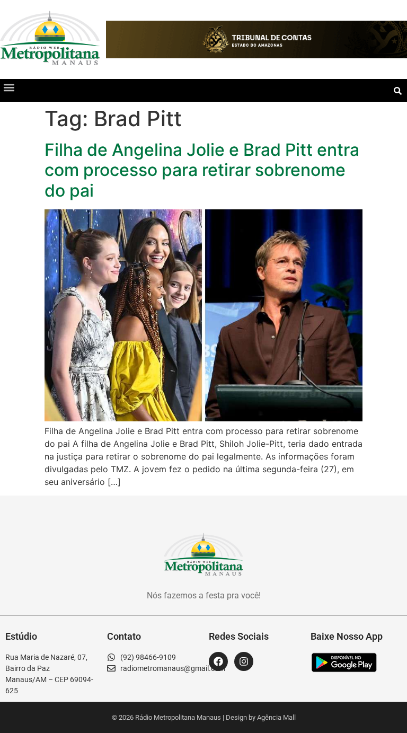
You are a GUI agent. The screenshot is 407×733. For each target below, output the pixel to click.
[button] (8, 87)
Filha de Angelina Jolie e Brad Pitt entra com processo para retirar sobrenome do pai (202, 170)
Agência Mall (276, 717)
